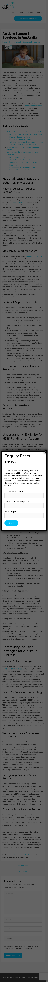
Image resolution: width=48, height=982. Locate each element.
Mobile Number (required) (16, 501)
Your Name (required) (14, 491)
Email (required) (11, 511)
